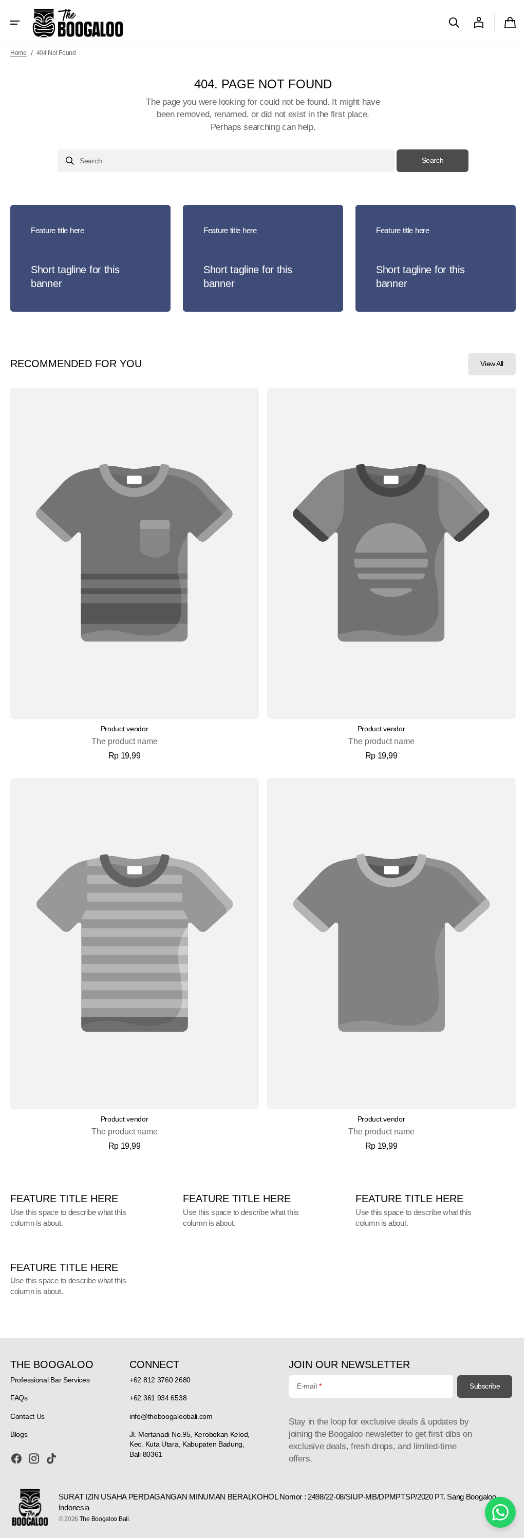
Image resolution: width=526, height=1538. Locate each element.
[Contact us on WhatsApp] (492, 1512)
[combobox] (222, 160)
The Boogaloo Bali (103, 1519)
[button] (15, 22)
